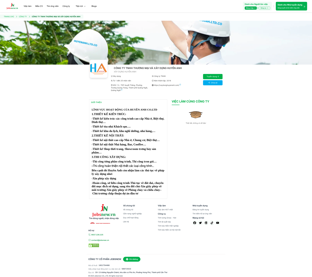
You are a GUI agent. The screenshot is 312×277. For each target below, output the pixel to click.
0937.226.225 (97, 235)
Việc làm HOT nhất (165, 210)
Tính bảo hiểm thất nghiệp (168, 226)
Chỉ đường (133, 259)
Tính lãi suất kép (164, 222)
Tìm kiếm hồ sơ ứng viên (202, 214)
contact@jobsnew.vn (100, 240)
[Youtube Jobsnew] (217, 223)
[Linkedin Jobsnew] (206, 223)
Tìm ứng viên (53, 6)
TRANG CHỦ (9, 16)
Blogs (94, 6)
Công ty (66, 6)
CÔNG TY (23, 16)
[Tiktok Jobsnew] (212, 223)
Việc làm (27, 6)
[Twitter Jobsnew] (200, 223)
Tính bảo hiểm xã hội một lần (169, 230)
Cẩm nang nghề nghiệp (132, 214)
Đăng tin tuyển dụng (201, 210)
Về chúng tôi (128, 210)
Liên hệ (126, 222)
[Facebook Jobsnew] (195, 223)
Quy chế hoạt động (130, 218)
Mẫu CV (39, 6)
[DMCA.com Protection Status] (93, 245)
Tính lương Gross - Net (167, 218)
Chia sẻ (213, 83)
